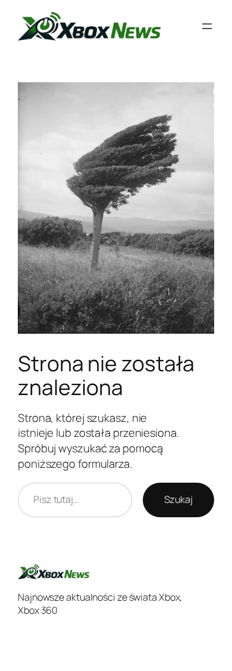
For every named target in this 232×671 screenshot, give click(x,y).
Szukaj (178, 499)
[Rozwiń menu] (207, 26)
